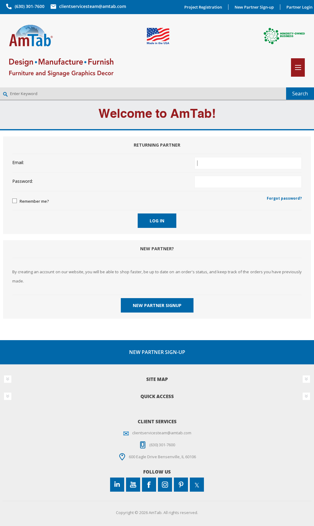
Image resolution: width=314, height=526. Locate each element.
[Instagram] (165, 485)
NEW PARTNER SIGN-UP (157, 352)
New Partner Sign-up (254, 7)
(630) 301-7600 (29, 6)
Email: (18, 162)
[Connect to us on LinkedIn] (117, 485)
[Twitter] (197, 485)
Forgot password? (284, 198)
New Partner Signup (157, 305)
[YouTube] (133, 485)
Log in (157, 221)
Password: (22, 181)
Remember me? (34, 201)
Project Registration (203, 7)
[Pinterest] (181, 485)
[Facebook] (149, 485)
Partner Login (299, 7)
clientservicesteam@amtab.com (92, 6)
